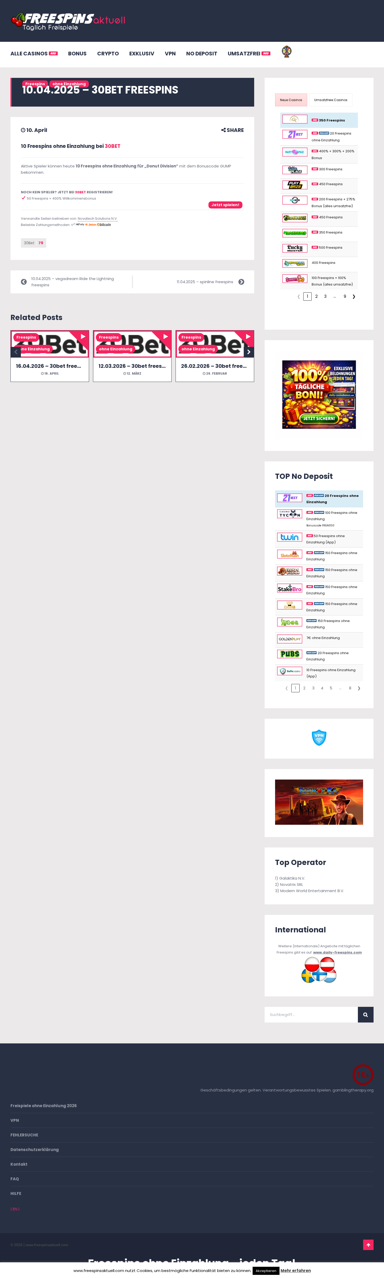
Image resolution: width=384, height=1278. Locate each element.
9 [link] (345, 296)
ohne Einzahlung (33, 349)
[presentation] (291, 100)
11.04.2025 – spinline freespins (205, 281)
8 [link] (350, 688)
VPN (170, 53)
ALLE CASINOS (29, 53)
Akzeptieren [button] (266, 1270)
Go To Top (368, 1245)
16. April (51, 373)
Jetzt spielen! (225, 204)
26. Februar (216, 373)
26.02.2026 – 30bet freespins (219, 366)
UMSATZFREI (244, 53)
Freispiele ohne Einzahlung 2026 (43, 1106)
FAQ (14, 1179)
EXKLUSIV (141, 53)
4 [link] (322, 688)
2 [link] (316, 296)
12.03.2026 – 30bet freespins (135, 366)
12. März (133, 373)
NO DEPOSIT (201, 53)
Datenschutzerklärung (34, 1150)
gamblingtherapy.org (353, 1090)
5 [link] (331, 688)
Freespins (26, 337)
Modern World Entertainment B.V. (312, 890)
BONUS (77, 53)
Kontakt (18, 1164)
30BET (112, 146)
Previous (15, 352)
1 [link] (307, 296)
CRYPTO (108, 53)
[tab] (291, 100)
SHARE (235, 130)
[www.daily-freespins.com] (319, 982)
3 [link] (325, 296)
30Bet (33, 243)
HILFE (15, 1193)
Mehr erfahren (296, 1270)
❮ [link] (298, 296)
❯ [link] (354, 296)
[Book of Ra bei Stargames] (319, 823)
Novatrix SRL (291, 884)
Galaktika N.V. (292, 878)
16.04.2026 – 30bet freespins (53, 366)
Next (249, 352)
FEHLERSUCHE (24, 1135)
